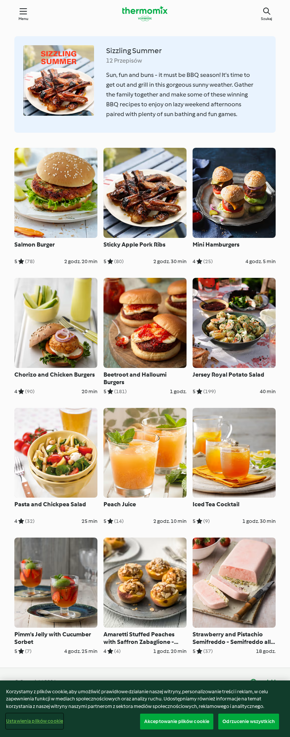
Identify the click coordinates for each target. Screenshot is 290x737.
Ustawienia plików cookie (34, 721)
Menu (24, 18)
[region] (145, 708)
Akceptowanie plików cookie (176, 721)
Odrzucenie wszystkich (248, 721)
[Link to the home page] (145, 13)
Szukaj (266, 18)
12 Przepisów (124, 60)
